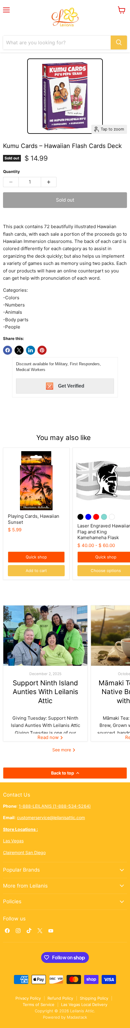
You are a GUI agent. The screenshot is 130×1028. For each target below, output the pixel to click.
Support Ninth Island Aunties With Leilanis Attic (45, 692)
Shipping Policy (94, 998)
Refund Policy (60, 998)
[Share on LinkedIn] (30, 350)
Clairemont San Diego (24, 852)
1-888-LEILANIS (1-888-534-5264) (55, 806)
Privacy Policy (28, 998)
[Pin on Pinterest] (42, 350)
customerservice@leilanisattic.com (51, 817)
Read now (48, 737)
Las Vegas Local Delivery (84, 1004)
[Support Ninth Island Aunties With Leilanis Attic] (45, 635)
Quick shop (36, 557)
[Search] (119, 42)
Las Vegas (13, 840)
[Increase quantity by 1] (49, 182)
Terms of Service (38, 1004)
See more (62, 749)
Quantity (11, 171)
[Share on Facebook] (7, 350)
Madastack (77, 1017)
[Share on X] (19, 350)
